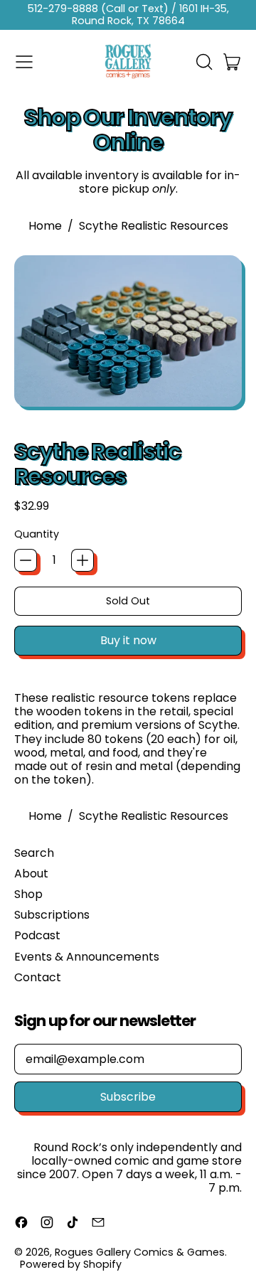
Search (34, 853)
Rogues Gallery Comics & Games (140, 1252)
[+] (82, 560)
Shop (28, 894)
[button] (203, 62)
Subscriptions (52, 915)
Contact (37, 977)
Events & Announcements (86, 957)
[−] (25, 560)
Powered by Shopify (71, 1264)
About (31, 873)
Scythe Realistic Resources (153, 226)
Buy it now (128, 640)
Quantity (36, 534)
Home (45, 226)
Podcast (37, 935)
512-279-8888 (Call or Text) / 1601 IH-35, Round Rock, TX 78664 (128, 14)
